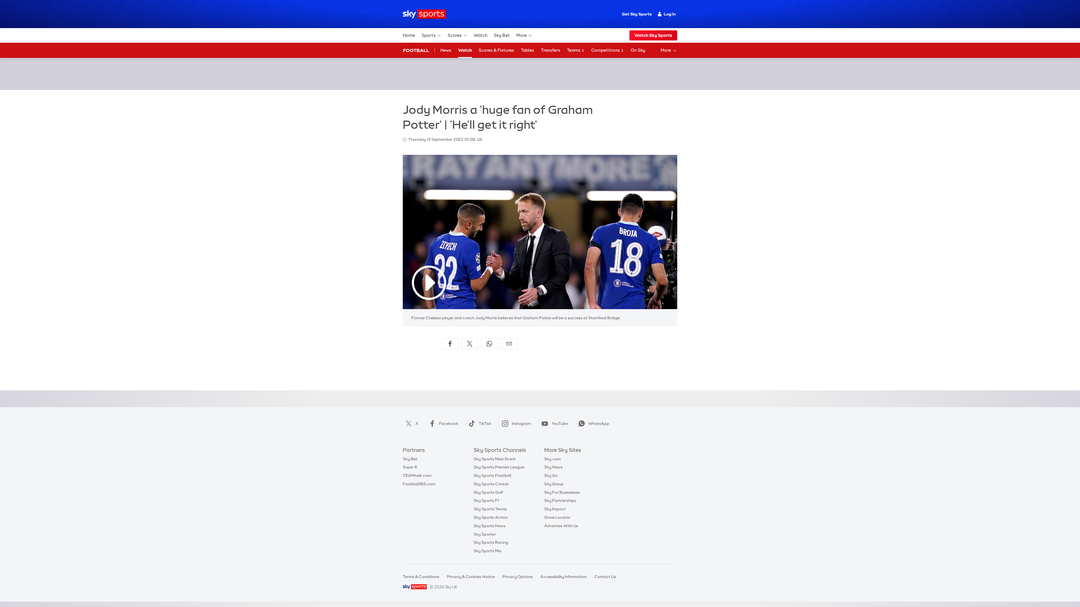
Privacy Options (517, 577)
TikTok (485, 423)
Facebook (448, 423)
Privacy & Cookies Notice (471, 577)
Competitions (606, 50)
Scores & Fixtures (496, 50)
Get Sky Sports (637, 14)
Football (416, 50)
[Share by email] (509, 343)
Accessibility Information (563, 577)
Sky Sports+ (485, 534)
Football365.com (419, 484)
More (521, 35)
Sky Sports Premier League (499, 467)
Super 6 (410, 467)
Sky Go (551, 475)
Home (409, 35)
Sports (429, 35)
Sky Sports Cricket (491, 484)
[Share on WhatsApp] (489, 343)
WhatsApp (598, 423)
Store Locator (557, 517)
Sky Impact (555, 509)
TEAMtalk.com (417, 475)
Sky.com (552, 459)
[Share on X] (469, 343)
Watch (480, 35)
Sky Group (554, 484)
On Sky (638, 50)
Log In (670, 14)
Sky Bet (502, 35)
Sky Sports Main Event (495, 459)
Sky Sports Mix (487, 551)
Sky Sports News (489, 526)
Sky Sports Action (491, 517)
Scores (455, 35)
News (445, 50)
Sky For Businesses (562, 492)
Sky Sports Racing (491, 542)
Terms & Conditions (421, 577)
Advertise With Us (561, 526)
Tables (527, 50)
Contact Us (605, 577)
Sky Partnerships (560, 500)
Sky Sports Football (492, 475)
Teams (574, 50)
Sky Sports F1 (486, 500)
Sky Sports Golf (488, 492)
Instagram (521, 423)
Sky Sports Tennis (490, 509)
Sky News (553, 467)
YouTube (560, 423)
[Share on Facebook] (450, 343)
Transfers (550, 50)
